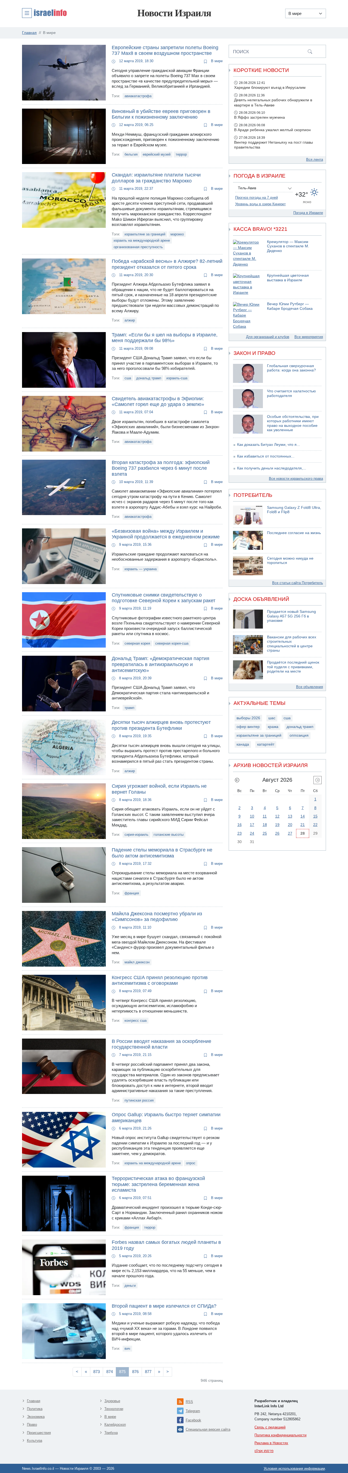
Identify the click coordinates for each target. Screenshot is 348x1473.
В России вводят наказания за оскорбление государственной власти (161, 1044)
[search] (310, 51)
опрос (190, 1163)
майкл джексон (137, 962)
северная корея (137, 643)
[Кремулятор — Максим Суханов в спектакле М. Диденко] (248, 253)
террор (181, 154)
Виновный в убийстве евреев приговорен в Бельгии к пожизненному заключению (161, 114)
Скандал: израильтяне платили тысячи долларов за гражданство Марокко (156, 178)
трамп (129, 708)
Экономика (36, 1417)
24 (252, 833)
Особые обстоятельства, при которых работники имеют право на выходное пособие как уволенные (293, 423)
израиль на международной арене (142, 240)
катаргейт (265, 744)
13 (290, 816)
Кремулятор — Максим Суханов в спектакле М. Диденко (288, 246)
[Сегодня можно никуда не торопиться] (248, 565)
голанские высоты (169, 834)
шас (271, 718)
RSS (189, 1402)
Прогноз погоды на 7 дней (256, 197)
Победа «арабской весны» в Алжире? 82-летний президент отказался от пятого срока (167, 264)
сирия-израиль (136, 834)
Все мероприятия (308, 337)
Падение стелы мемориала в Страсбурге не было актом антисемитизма (162, 853)
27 (290, 833)
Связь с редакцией (269, 1427)
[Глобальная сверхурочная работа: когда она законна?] (248, 373)
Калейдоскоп (115, 1424)
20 (290, 824)
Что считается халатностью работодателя (291, 393)
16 (239, 824)
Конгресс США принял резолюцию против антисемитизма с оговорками (160, 980)
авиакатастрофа (138, 96)
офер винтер (248, 727)
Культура (34, 1441)
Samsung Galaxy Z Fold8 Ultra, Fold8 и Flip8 (294, 510)
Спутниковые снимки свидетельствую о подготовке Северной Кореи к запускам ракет (163, 598)
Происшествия (39, 1433)
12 (277, 816)
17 (252, 824)
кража (273, 727)
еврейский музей (156, 154)
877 (148, 1371)
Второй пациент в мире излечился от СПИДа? (164, 1306)
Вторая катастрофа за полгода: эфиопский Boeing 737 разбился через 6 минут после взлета (161, 468)
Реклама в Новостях (271, 1443)
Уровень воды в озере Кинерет (260, 204)
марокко (177, 234)
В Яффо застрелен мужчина (259, 117)
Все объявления (309, 687)
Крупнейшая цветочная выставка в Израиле (288, 277)
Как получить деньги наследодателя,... (271, 468)
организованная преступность (138, 247)
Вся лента (314, 159)
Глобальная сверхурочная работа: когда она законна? (291, 368)
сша (128, 378)
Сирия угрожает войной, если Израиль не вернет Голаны (159, 789)
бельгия (131, 154)
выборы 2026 (248, 718)
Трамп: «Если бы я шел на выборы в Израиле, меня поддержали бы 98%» (164, 337)
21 (302, 824)
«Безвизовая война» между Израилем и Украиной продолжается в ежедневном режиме (166, 534)
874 (109, 1371)
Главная (33, 1401)
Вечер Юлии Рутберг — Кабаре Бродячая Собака (290, 306)
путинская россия (139, 1100)
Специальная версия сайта (208, 1429)
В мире (216, 61)
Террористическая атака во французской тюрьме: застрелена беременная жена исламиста (158, 1184)
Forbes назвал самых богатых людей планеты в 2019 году (166, 1245)
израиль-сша (176, 378)
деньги (130, 1285)
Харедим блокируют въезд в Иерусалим (270, 88)
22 (315, 824)
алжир (130, 320)
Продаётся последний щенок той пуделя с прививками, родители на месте (293, 666)
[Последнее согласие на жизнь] (248, 540)
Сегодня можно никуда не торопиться (290, 560)
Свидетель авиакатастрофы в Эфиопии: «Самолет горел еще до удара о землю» (158, 401)
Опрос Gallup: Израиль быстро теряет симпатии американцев (166, 1117)
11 (265, 816)
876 (135, 1371)
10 (252, 816)
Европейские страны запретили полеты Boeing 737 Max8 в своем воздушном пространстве (165, 50)
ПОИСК (241, 51)
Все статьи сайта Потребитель (297, 583)
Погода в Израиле (308, 213)
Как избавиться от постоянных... (265, 456)
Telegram (193, 1411)
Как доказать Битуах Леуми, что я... (268, 445)
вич (127, 1348)
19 (277, 824)
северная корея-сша (171, 643)
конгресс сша (136, 1020)
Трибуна (111, 1433)
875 (122, 1371)
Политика (34, 1409)
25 (265, 833)
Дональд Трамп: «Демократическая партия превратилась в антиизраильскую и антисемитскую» (160, 664)
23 (239, 833)
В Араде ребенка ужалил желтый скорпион (272, 130)
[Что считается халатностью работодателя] (248, 398)
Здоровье (112, 1401)
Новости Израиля (174, 13)
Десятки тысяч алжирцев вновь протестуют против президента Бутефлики (161, 725)
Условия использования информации (294, 1468)
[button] (44, 13)
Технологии (113, 1409)
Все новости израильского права (296, 479)
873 (96, 1371)
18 (265, 824)
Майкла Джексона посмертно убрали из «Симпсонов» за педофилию (157, 916)
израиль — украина (141, 569)
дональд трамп (148, 378)
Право (32, 1424)
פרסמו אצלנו (264, 1451)
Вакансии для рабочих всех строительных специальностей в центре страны (291, 644)
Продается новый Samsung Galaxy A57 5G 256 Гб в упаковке (291, 616)
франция (132, 893)
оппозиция (299, 735)
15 (315, 816)
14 (302, 816)
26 (277, 833)
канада (243, 744)
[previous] (237, 780)
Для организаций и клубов (267, 337)
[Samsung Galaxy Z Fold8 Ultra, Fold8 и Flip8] (248, 515)
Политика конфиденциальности (280, 1435)
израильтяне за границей (145, 234)
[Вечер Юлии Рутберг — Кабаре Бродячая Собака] (248, 315)
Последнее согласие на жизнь (294, 533)
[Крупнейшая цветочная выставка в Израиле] (248, 284)
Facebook (193, 1420)
